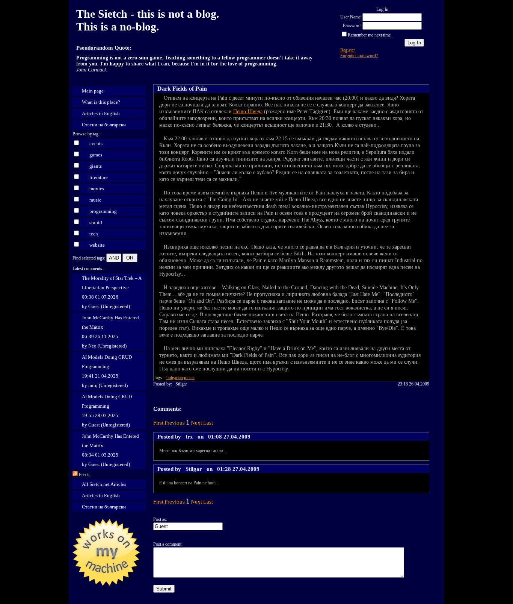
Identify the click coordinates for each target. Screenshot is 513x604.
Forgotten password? (359, 55)
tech (93, 234)
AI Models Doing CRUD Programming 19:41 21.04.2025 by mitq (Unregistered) (107, 371)
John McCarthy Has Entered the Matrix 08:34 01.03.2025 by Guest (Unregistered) (110, 450)
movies (96, 188)
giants (95, 166)
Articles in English (101, 113)
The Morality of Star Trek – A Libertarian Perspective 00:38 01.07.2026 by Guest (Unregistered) (112, 292)
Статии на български (104, 124)
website (97, 245)
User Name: (351, 17)
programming (103, 211)
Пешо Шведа (248, 111)
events (96, 143)
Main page (93, 91)
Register (347, 50)
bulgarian (174, 377)
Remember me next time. (370, 35)
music (95, 200)
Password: (352, 25)
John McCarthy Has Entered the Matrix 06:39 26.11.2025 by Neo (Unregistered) (110, 332)
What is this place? (101, 102)
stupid (95, 222)
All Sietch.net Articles (104, 484)
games (95, 155)
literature (98, 177)
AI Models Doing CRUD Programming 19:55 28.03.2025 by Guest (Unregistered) (107, 411)
